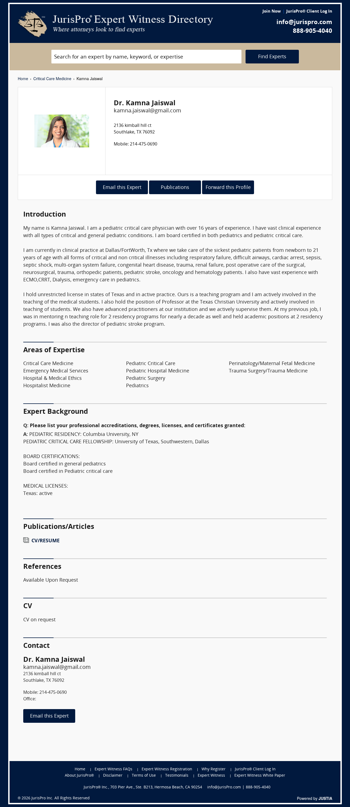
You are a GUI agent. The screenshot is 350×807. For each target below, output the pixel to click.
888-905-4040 (312, 31)
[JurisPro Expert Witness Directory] (115, 24)
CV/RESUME (45, 541)
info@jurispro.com (304, 22)
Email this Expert (122, 187)
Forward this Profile (228, 187)
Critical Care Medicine (52, 78)
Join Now (271, 12)
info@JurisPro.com (224, 787)
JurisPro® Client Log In (309, 12)
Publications (175, 187)
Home (23, 78)
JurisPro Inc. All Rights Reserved (60, 798)
